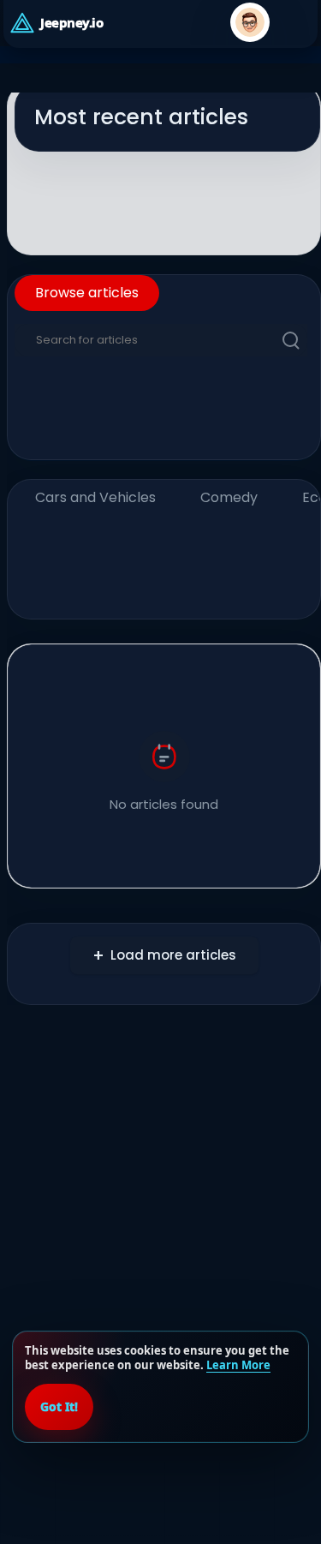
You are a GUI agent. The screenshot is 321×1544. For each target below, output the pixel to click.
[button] (250, 22)
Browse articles (87, 292)
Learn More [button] (238, 1365)
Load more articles (173, 955)
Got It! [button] (59, 1406)
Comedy (229, 497)
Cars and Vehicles (95, 497)
